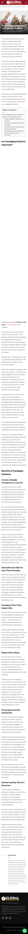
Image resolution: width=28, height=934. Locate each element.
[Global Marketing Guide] (14, 2)
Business (9, 6)
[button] (24, 930)
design (10, 834)
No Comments (13, 31)
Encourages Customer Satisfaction (14, 131)
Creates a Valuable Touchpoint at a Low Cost (13, 120)
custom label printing (14, 324)
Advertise (14, 930)
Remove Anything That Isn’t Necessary (11, 134)
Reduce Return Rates (10, 129)
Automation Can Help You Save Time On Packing (14, 124)
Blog (6, 6)
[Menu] (2, 2)
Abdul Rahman (12, 855)
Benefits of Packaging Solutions (11, 117)
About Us (9, 930)
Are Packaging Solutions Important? (12, 114)
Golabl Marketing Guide (20, 927)
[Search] (26, 2)
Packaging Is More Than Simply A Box (14, 127)
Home (2, 6)
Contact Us (20, 930)
